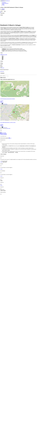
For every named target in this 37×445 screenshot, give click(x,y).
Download (4, 154)
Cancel (2, 154)
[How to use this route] (0, 12)
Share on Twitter (3, 132)
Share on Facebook (4, 133)
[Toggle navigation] (2, 0)
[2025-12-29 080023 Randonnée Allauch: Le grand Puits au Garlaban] (14, 120)
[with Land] (2, 67)
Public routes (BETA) (5, 3)
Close (1, 180)
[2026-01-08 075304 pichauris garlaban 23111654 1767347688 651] (14, 96)
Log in (1, 185)
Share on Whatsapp (4, 134)
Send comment (3, 77)
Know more (2, 71)
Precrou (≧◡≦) (5, 127)
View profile (5, 54)
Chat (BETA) (4, 2)
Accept (4, 190)
